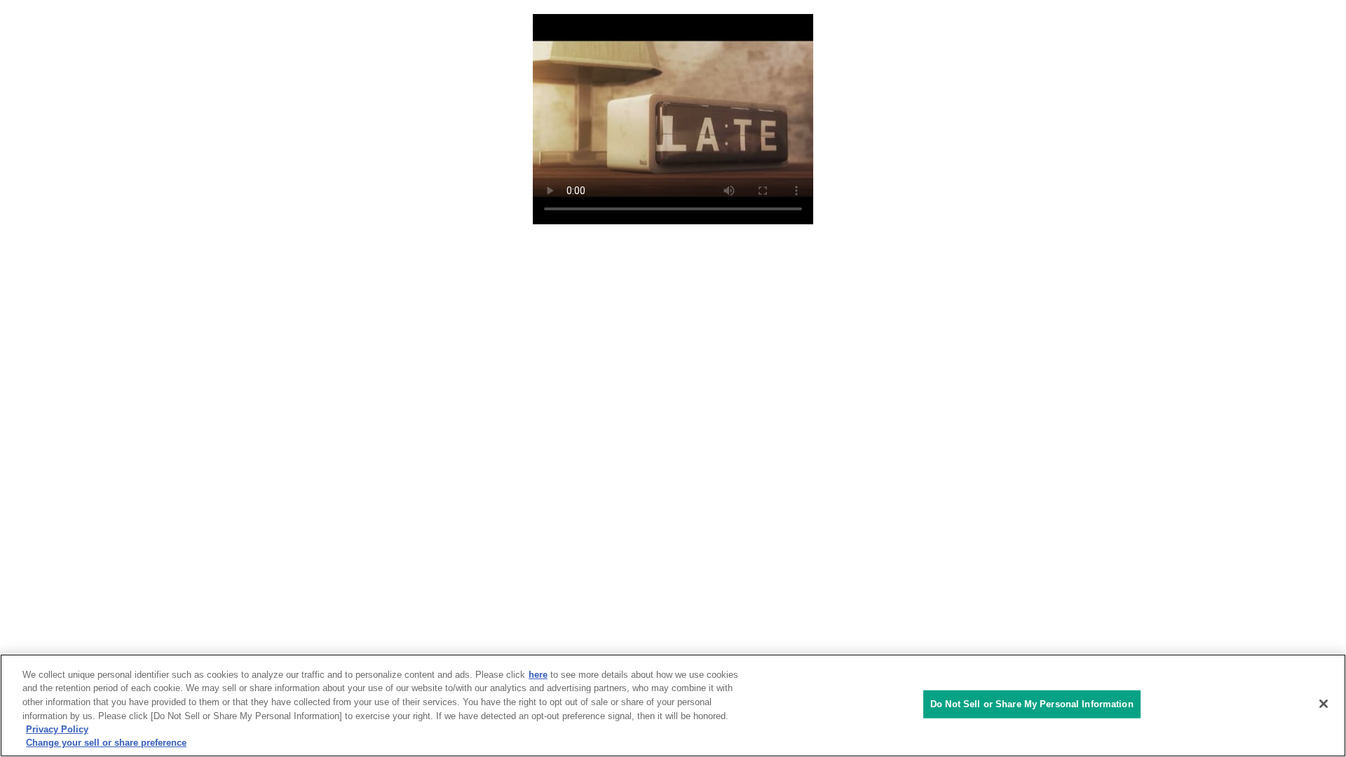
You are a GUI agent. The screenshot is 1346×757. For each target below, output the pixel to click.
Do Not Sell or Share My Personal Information (1032, 704)
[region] (673, 705)
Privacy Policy (57, 729)
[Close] (1323, 703)
